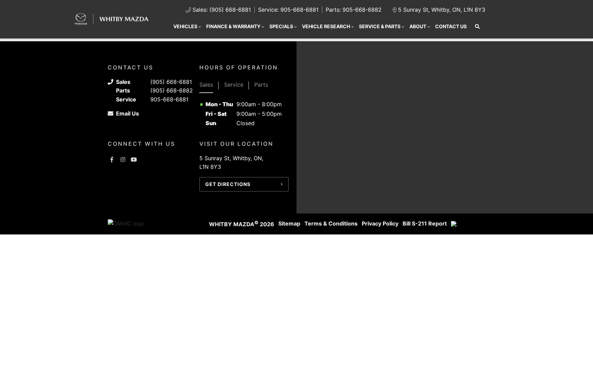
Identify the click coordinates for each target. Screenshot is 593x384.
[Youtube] (134, 159)
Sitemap (289, 223)
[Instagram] (123, 159)
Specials (281, 26)
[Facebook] (112, 159)
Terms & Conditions (331, 223)
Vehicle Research (326, 26)
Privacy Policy (380, 223)
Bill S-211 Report (425, 223)
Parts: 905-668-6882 (354, 9)
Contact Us (451, 26)
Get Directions (228, 184)
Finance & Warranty (233, 26)
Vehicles (185, 26)
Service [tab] (233, 84)
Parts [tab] (261, 84)
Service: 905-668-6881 (288, 9)
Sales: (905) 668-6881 (222, 9)
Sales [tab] (206, 84)
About (417, 26)
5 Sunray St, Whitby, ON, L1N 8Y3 (441, 9)
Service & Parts (379, 26)
